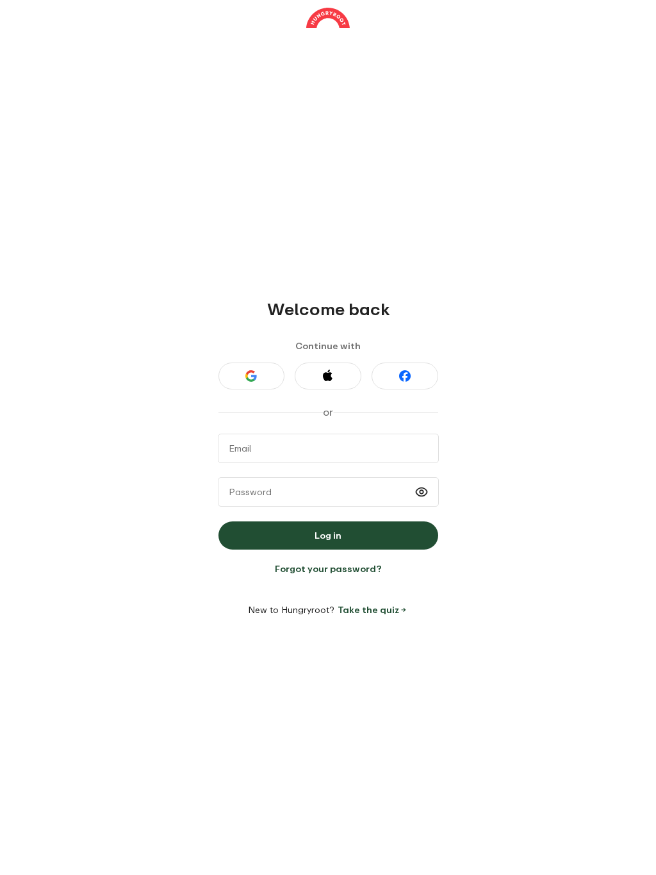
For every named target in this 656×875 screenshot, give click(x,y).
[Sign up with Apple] (328, 376)
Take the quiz (368, 609)
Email (240, 448)
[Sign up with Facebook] (405, 376)
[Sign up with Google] (251, 376)
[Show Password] (421, 492)
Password (250, 491)
